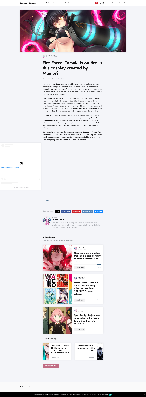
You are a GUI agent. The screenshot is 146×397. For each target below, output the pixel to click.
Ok (110, 394)
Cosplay (46, 201)
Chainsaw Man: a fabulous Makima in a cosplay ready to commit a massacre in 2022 (87, 257)
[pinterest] (96, 3)
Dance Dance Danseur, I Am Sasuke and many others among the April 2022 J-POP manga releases (86, 288)
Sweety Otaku (51, 56)
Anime (99, 330)
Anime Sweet (29, 3)
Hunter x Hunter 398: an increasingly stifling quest (86, 348)
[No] (144, 394)
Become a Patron (27, 387)
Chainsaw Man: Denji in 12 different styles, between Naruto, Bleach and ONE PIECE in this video (60, 350)
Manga (99, 300)
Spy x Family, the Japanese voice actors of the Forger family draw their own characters (87, 319)
